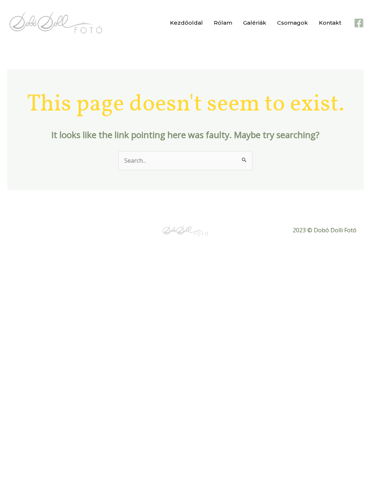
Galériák (254, 22)
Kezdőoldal (186, 22)
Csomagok (292, 22)
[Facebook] (359, 23)
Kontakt (330, 22)
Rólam (223, 22)
